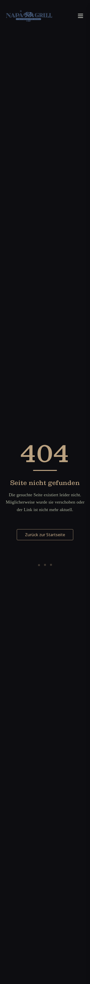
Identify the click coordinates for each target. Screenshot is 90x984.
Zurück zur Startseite (45, 534)
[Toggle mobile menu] (80, 15)
